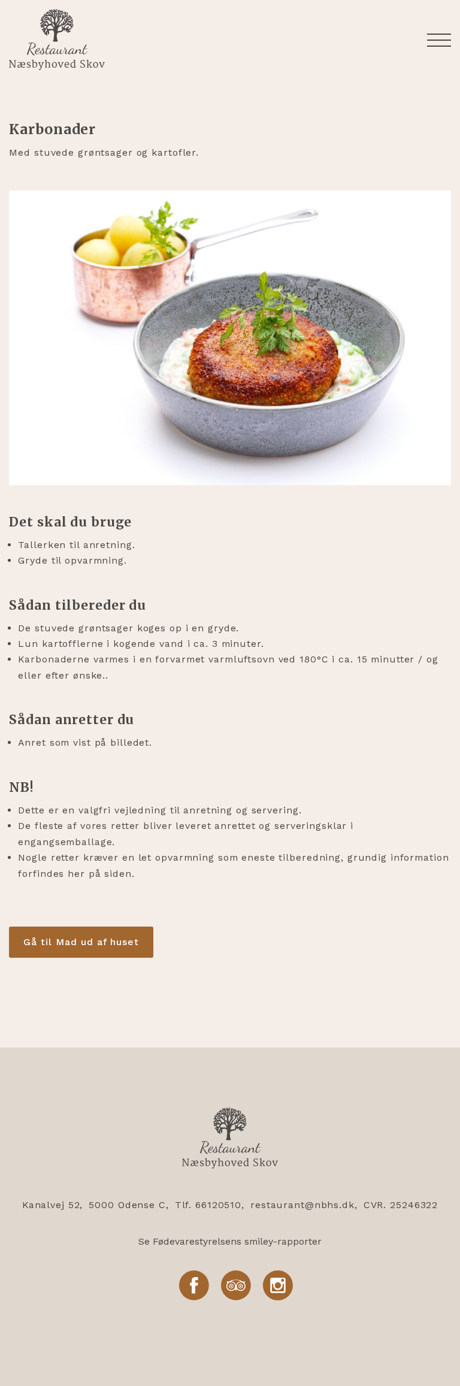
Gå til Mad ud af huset (81, 942)
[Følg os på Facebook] (194, 1286)
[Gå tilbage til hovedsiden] (230, 1140)
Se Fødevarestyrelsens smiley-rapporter (230, 1241)
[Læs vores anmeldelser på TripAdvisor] (236, 1286)
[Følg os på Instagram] (278, 1286)
